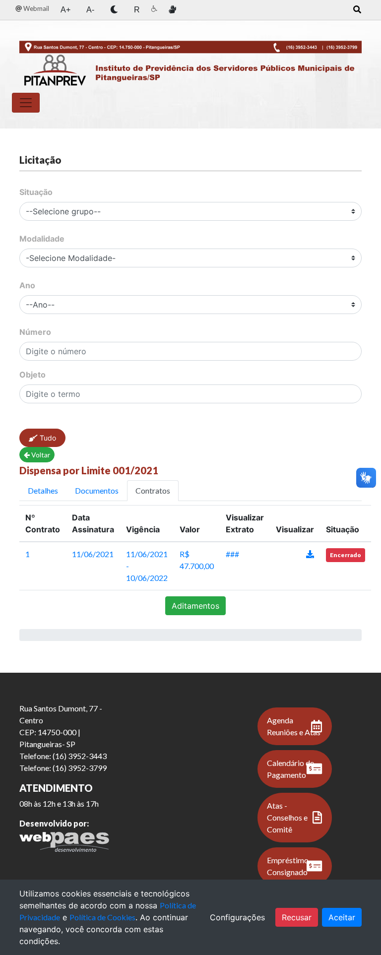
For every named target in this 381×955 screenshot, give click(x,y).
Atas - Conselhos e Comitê (287, 817)
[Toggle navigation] (26, 103)
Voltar (40, 454)
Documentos (97, 490)
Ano (27, 285)
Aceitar (341, 917)
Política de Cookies (102, 917)
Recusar (297, 917)
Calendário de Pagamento (290, 768)
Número (35, 332)
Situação (36, 192)
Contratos (152, 490)
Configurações (237, 917)
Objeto (32, 375)
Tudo (47, 438)
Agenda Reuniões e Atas (293, 726)
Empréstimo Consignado (288, 866)
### (232, 554)
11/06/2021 (93, 554)
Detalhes (43, 490)
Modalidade (41, 239)
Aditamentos (195, 606)
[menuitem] (32, 8)
